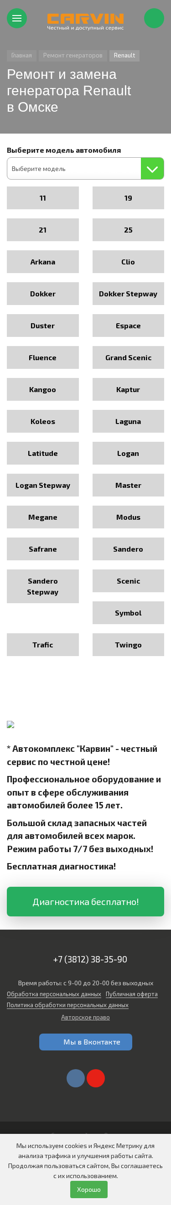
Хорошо (89, 1189)
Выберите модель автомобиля (64, 149)
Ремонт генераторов (73, 55)
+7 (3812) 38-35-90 (90, 959)
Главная (21, 55)
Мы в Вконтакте (91, 1041)
